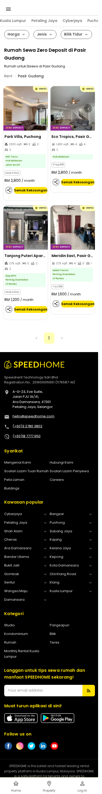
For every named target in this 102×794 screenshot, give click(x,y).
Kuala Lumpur (13, 20)
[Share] (9, 190)
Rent (8, 76)
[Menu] (8, 9)
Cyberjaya (72, 20)
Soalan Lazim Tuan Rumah (26, 471)
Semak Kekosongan (30, 190)
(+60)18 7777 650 (27, 436)
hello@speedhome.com (33, 416)
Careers (57, 479)
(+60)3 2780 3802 (27, 426)
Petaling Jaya (44, 20)
